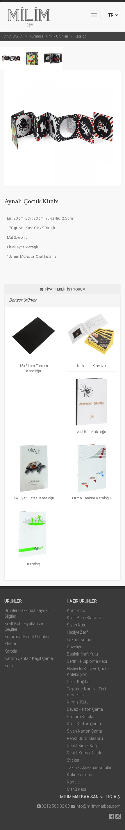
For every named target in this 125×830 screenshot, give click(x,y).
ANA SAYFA (13, 36)
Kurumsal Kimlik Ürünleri (48, 36)
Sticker (73, 760)
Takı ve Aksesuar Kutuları (89, 767)
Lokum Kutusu (80, 639)
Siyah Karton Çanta (84, 731)
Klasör (10, 644)
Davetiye (74, 646)
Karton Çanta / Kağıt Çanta (28, 658)
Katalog (80, 36)
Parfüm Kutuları (81, 716)
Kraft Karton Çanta (84, 724)
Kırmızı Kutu (78, 702)
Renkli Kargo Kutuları (86, 753)
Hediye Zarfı (78, 632)
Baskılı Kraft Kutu (82, 654)
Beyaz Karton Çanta (85, 709)
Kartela (10, 651)
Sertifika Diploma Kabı (87, 661)
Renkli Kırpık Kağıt (83, 745)
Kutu (8, 665)
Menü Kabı (76, 789)
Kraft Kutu (76, 610)
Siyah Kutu (76, 625)
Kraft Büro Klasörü (84, 617)
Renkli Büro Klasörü (85, 738)
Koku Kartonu (79, 774)
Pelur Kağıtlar (79, 681)
